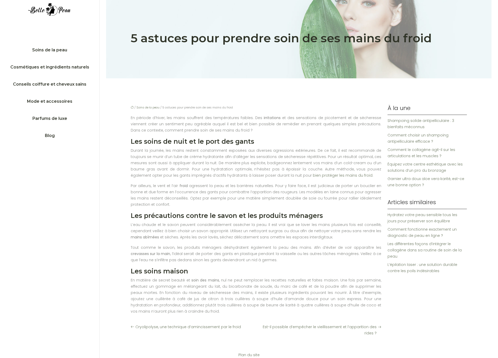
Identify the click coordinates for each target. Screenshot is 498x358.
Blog (50, 135)
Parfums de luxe (49, 118)
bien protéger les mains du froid (342, 175)
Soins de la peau (49, 49)
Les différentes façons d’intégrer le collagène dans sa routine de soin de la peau (425, 250)
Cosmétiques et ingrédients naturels (49, 67)
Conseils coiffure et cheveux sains (49, 84)
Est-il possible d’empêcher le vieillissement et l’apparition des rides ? (320, 330)
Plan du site (249, 354)
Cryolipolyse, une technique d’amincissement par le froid (188, 326)
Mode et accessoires (49, 101)
